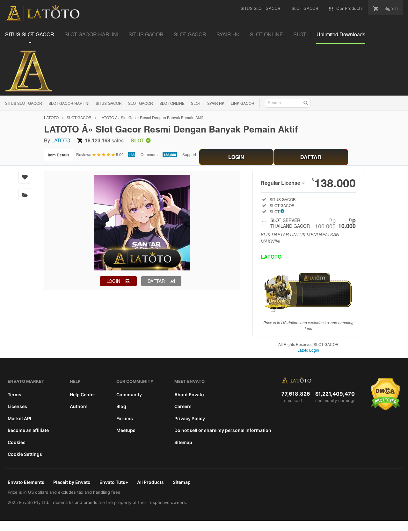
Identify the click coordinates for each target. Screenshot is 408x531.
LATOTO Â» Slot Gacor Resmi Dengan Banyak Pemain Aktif (151, 117)
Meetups (125, 430)
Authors (79, 406)
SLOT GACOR (140, 103)
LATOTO (51, 117)
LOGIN (236, 157)
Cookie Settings (25, 454)
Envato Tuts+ (113, 482)
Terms (14, 394)
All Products (150, 482)
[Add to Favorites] (24, 177)
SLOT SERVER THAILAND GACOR (313, 223)
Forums (124, 418)
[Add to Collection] (24, 195)
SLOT (196, 103)
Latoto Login (308, 350)
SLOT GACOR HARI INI (68, 103)
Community (129, 394)
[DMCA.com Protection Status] (385, 409)
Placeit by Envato (72, 482)
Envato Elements (26, 482)
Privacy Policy (189, 418)
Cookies (17, 442)
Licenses (17, 406)
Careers (183, 406)
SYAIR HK (215, 103)
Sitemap (183, 442)
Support (189, 154)
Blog (121, 406)
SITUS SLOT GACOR (23, 103)
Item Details (58, 155)
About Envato (189, 394)
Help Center (82, 394)
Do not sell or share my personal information (222, 430)
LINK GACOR (242, 103)
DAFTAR (310, 157)
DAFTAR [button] (156, 281)
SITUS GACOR (109, 103)
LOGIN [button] (113, 281)
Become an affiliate (28, 430)
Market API (19, 418)
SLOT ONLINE (172, 103)
